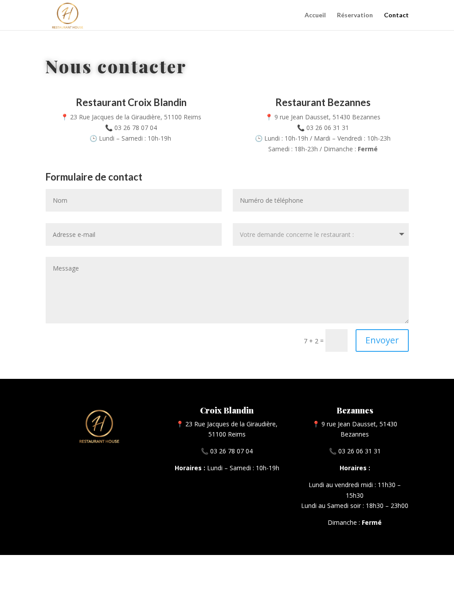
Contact (396, 15)
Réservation (355, 15)
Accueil (315, 15)
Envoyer (382, 340)
